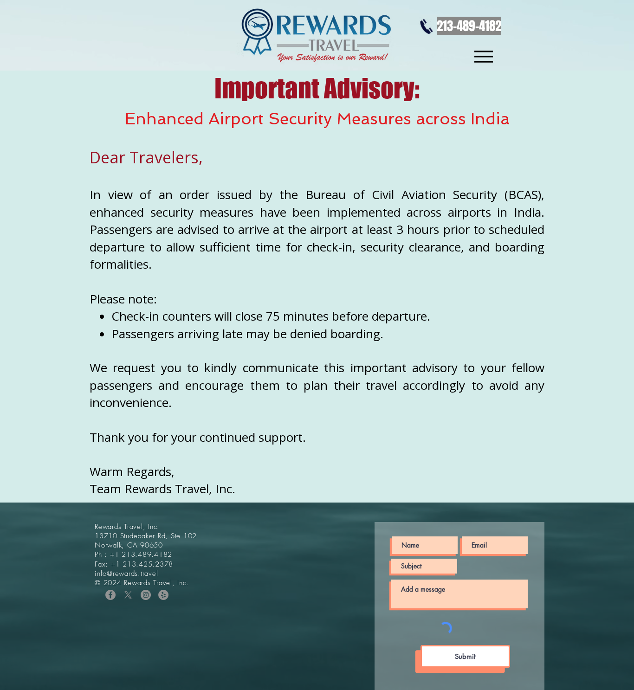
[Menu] (483, 56)
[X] (128, 595)
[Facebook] (110, 595)
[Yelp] (163, 595)
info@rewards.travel (126, 573)
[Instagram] (146, 595)
